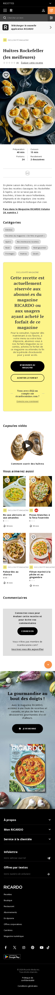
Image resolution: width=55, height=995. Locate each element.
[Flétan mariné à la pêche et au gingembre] (40, 548)
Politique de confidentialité (27, 979)
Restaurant (9, 906)
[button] (51, 10)
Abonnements (10, 912)
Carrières (8, 930)
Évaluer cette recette (32, 62)
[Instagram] (24, 947)
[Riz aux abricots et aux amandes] (14, 491)
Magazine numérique (14, 936)
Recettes (8, 894)
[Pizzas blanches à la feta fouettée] (40, 491)
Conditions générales (28, 986)
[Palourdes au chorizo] (14, 548)
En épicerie (9, 918)
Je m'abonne (29, 728)
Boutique (8, 900)
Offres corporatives (13, 924)
